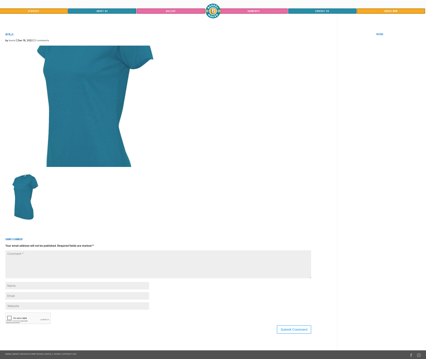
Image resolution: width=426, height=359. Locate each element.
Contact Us (322, 11)
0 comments (42, 40)
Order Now (391, 11)
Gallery (171, 11)
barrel (12, 40)
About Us (102, 11)
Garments (254, 11)
